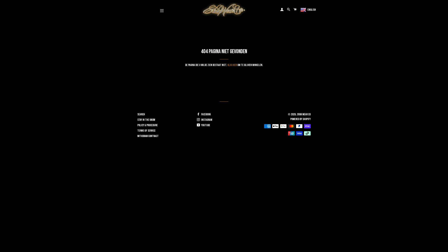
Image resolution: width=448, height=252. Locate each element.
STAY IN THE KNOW (146, 120)
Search (141, 114)
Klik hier (232, 65)
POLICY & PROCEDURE (147, 125)
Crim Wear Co (304, 114)
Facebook (206, 114)
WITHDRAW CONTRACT (148, 136)
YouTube (205, 125)
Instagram (206, 120)
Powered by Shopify (300, 119)
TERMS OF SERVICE (146, 130)
